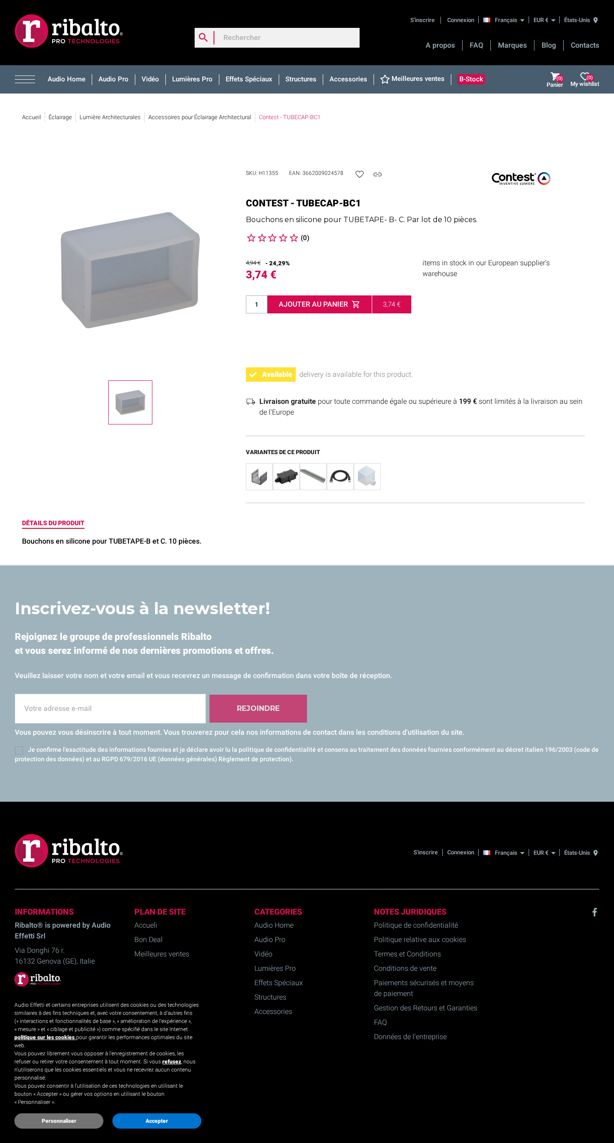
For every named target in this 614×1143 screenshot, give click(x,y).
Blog (549, 45)
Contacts (585, 45)
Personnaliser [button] (59, 1121)
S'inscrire (423, 20)
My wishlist (584, 81)
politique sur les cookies (45, 1037)
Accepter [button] (157, 1121)
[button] (28, 79)
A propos (440, 45)
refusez (171, 1061)
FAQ (476, 45)
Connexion (460, 20)
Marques (512, 45)
